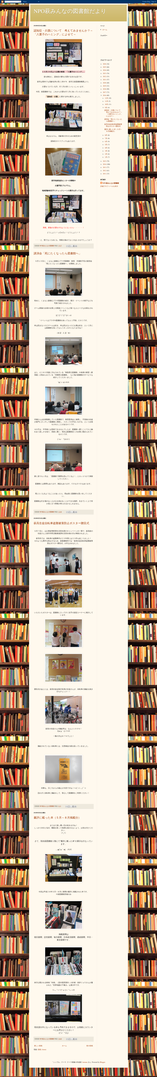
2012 (105, 170)
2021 (105, 79)
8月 (106, 135)
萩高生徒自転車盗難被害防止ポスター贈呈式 (61, 523)
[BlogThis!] (69, 246)
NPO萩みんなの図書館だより (70, 10)
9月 (106, 107)
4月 (106, 148)
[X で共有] (72, 246)
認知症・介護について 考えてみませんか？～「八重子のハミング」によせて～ (63, 32)
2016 (105, 95)
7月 (106, 138)
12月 (106, 98)
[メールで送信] (67, 246)
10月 (106, 104)
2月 (106, 154)
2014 (105, 164)
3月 (106, 151)
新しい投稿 (38, 1046)
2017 (105, 92)
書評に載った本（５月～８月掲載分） (57, 817)
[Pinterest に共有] (76, 246)
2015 (105, 161)
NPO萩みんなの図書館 (111, 183)
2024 (105, 70)
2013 (105, 167)
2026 (105, 64)
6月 (106, 141)
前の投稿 (89, 1046)
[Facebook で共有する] (74, 246)
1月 (106, 157)
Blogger (102, 1062)
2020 (105, 83)
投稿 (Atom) (42, 1049)
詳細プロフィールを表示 (109, 186)
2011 (105, 174)
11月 (106, 101)
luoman (84, 1062)
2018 (105, 89)
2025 (105, 67)
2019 (105, 86)
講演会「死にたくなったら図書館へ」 (57, 253)
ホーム (64, 1046)
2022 (105, 76)
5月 (106, 144)
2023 (105, 73)
